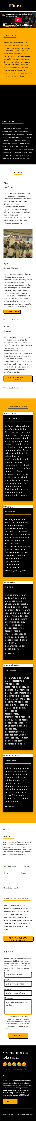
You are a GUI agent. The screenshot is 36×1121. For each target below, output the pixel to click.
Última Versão (18, 940)
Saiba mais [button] (9, 653)
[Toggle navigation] (2, 5)
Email (6, 980)
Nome (6, 971)
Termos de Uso (8, 1114)
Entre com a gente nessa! (18, 378)
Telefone (7, 989)
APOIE (10, 1101)
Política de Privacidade (25, 1114)
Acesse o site (12, 311)
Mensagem (8, 998)
